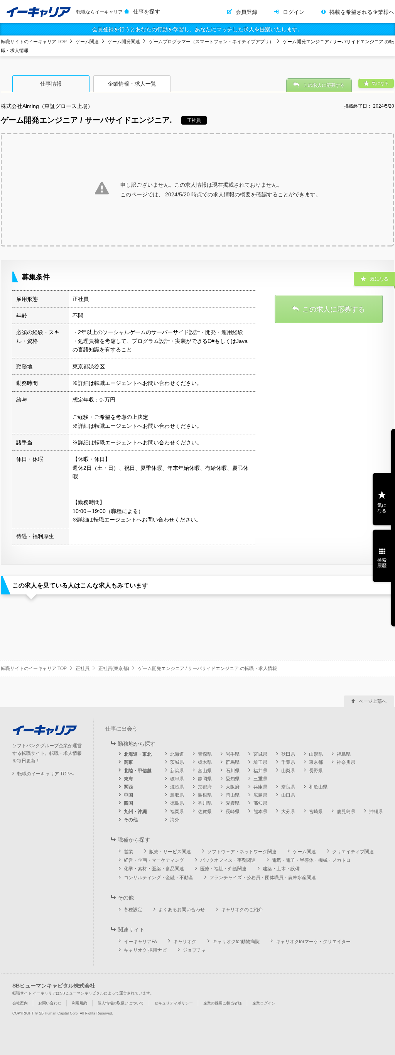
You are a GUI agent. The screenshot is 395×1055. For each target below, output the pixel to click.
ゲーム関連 (87, 41)
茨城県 (177, 762)
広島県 (260, 795)
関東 (128, 762)
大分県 (288, 811)
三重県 (260, 779)
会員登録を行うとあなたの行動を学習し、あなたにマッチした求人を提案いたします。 (197, 29)
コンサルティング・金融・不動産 (158, 877)
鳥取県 (177, 795)
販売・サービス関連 (170, 851)
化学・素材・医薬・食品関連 (154, 868)
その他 (131, 819)
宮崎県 (316, 811)
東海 (128, 779)
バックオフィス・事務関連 (228, 860)
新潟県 (177, 770)
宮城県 (260, 754)
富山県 (205, 770)
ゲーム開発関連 (124, 41)
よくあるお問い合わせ (182, 909)
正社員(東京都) (113, 668)
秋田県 (288, 754)
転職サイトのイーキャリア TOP (34, 41)
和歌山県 (318, 787)
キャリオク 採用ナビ (145, 950)
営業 (128, 851)
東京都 (316, 762)
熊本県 (260, 811)
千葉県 (288, 762)
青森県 (205, 754)
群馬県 (233, 762)
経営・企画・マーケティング (154, 860)
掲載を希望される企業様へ (361, 12)
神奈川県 (346, 762)
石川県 (233, 770)
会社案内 (20, 1003)
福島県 (344, 754)
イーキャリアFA (140, 941)
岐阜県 (177, 779)
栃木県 (205, 762)
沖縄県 (376, 811)
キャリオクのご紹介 (242, 909)
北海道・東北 (138, 754)
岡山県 (233, 795)
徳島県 (177, 803)
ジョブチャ (194, 950)
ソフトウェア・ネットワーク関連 (242, 851)
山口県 (288, 795)
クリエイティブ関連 (353, 851)
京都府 (205, 787)
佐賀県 (205, 811)
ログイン (293, 12)
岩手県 (233, 754)
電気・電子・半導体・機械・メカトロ (311, 860)
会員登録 (246, 12)
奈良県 (288, 787)
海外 (174, 819)
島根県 (205, 795)
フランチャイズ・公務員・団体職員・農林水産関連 (262, 877)
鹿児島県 (346, 811)
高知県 (260, 803)
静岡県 (205, 779)
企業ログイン (263, 1003)
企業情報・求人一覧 (132, 84)
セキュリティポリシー (173, 1003)
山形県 (316, 754)
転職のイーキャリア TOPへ (45, 773)
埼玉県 (260, 762)
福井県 (260, 770)
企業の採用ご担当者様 (222, 1003)
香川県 (205, 803)
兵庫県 (260, 787)
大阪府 (233, 787)
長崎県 (233, 811)
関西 (128, 787)
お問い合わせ (49, 1003)
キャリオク (184, 941)
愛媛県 (233, 803)
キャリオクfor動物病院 (236, 941)
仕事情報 (51, 84)
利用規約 (79, 1003)
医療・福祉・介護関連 (223, 868)
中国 (128, 795)
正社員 (82, 668)
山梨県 (288, 770)
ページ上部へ (373, 701)
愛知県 (233, 779)
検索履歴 (382, 562)
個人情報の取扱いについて (121, 1003)
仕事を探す (146, 11)
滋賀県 (177, 787)
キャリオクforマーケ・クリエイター (313, 941)
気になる (382, 508)
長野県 (316, 770)
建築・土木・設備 (281, 868)
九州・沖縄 (135, 811)
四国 (128, 803)
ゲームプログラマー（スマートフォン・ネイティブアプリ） (211, 41)
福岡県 (177, 811)
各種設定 (133, 909)
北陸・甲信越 (138, 770)
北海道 (177, 754)
